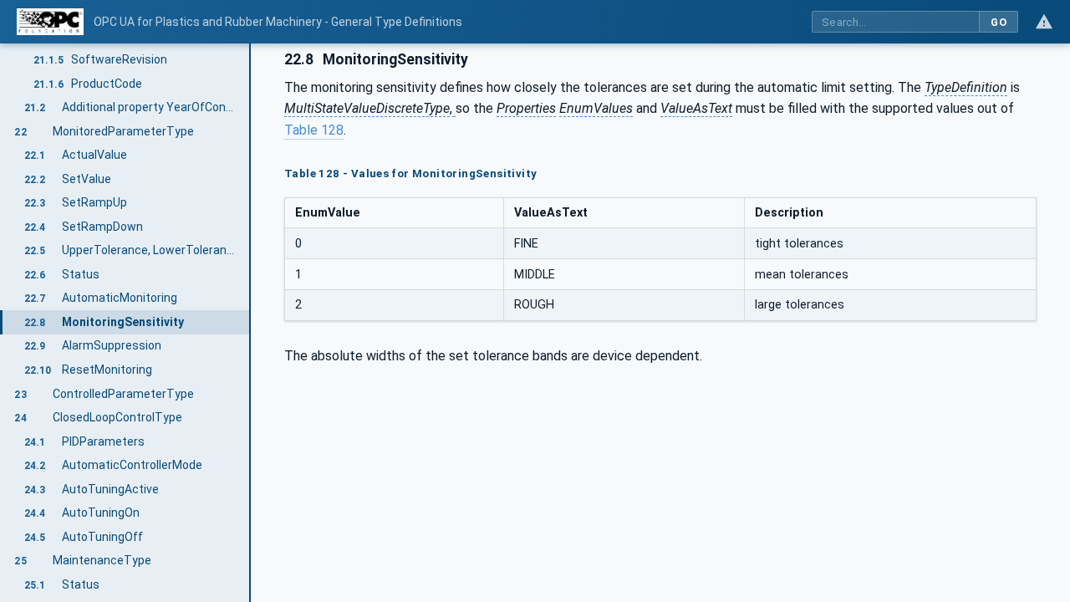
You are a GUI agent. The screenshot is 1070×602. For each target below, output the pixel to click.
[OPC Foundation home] (50, 21)
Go (998, 22)
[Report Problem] (1044, 22)
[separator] (250, 322)
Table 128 (314, 130)
